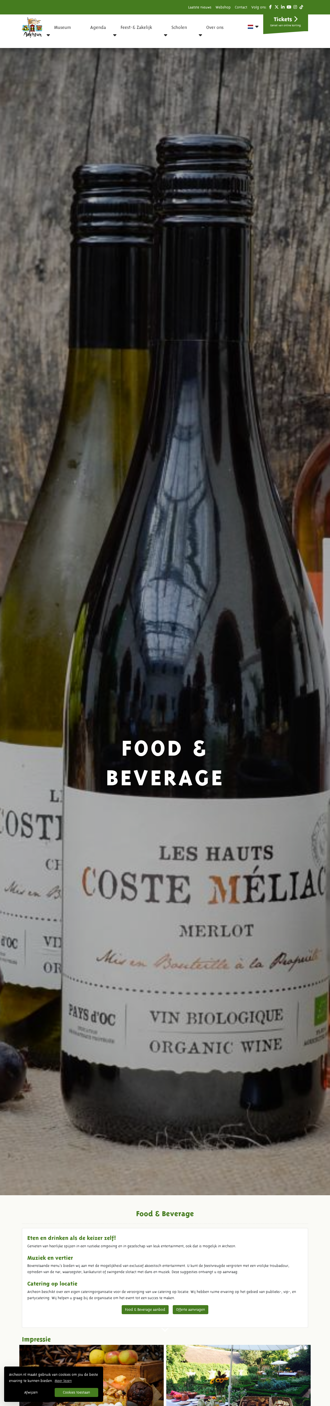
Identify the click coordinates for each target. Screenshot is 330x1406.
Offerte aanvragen (190, 1309)
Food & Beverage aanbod (145, 1309)
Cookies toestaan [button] (76, 1392)
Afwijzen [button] (31, 1392)
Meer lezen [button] (63, 1381)
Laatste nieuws (199, 7)
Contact (241, 7)
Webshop (223, 7)
